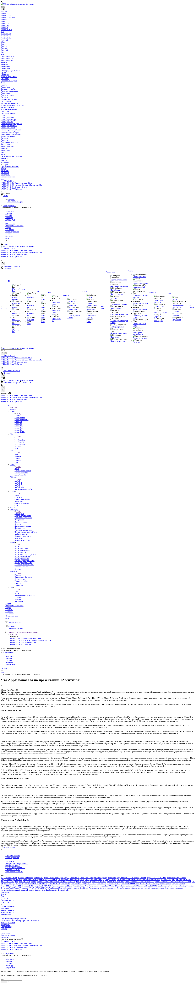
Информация (6, 914)
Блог (3, 896)
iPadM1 (49, 882)
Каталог (13, 409)
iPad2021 (22, 882)
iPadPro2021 (96, 882)
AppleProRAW (122, 878)
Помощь (4, 929)
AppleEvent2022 (86, 878)
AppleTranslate (133, 878)
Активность (104, 888)
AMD (41, 878)
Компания (5, 892)
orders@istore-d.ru (9, 206)
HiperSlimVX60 (123, 880)
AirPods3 (21, 878)
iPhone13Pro (159, 882)
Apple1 (61, 878)
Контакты (5, 898)
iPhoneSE (181, 882)
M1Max (44, 884)
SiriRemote (130, 886)
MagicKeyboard (165, 884)
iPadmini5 (56, 882)
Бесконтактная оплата (140, 888)
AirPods (17, 481)
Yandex (76, 888)
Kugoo (12, 884)
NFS (49, 886)
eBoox (87, 880)
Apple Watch (53, 878)
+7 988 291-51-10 (8, 181)
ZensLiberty (84, 888)
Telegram (8, 214)
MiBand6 (27, 886)
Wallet (11, 888)
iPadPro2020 (86, 882)
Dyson (17, 495)
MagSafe (175, 884)
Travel (3, 888)
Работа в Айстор (7, 910)
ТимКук (54, 890)
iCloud (168, 880)
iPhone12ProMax (140, 882)
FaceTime (93, 880)
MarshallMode (18, 886)
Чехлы (17, 546)
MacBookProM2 (127, 884)
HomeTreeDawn (154, 880)
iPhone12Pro (129, 882)
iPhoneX (188, 882)
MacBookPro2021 (113, 884)
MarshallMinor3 (6, 886)
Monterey (34, 886)
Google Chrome (110, 880)
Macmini (136, 884)
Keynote (7, 884)
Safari (123, 886)
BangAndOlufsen (50, 880)
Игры (162, 888)
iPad (16, 454)
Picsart (75, 886)
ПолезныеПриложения (10, 890)
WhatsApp (9, 218)
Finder (99, 880)
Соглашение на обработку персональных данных (20, 921)
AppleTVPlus (161, 878)
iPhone (17, 416)
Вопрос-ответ (6, 927)
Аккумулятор (94, 888)
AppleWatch (171, 878)
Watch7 (17, 888)
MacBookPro (101, 884)
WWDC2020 (40, 888)
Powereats (101, 886)
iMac (173, 880)
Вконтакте (9, 212)
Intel (177, 880)
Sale (16, 591)
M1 (39, 884)
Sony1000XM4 (152, 886)
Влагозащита (154, 888)
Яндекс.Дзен (10, 220)
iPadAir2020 (41, 882)
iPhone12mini (119, 882)
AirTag (36, 878)
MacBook (56, 884)
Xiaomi (56, 888)
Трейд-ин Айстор (7, 912)
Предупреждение (7, 900)
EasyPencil (80, 880)
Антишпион (127, 888)
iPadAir (33, 882)
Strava (175, 886)
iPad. (16, 882)
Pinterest (81, 886)
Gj (103, 880)
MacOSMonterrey (152, 884)
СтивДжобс (46, 890)
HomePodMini (134, 880)
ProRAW (108, 886)
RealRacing (116, 886)
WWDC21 (49, 888)
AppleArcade (74, 878)
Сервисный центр (8, 906)
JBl (2, 884)
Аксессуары (19, 514)
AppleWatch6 (181, 878)
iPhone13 (150, 882)
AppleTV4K (151, 878)
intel (181, 880)
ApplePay (103, 878)
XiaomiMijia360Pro (66, 888)
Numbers (55, 886)
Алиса (119, 888)
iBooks (163, 880)
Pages (70, 886)
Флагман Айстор (7, 908)
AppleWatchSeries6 (30, 880)
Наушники (179, 888)
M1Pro (50, 884)
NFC (46, 886)
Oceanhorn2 (63, 886)
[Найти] (3, 8)
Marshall (182, 884)
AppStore (40, 880)
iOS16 (8, 882)
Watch (17, 469)
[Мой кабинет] (2, 368)
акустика (112, 888)
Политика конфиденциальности (13, 919)
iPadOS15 (63, 882)
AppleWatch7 (6, 880)
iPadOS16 (71, 882)
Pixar (86, 886)
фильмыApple (63, 890)
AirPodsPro (29, 878)
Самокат (38, 890)
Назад (14, 407)
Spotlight (161, 886)
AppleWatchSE (16, 880)
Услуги (3, 894)
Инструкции (169, 888)
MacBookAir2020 (77, 884)
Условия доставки (8, 923)
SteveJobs (168, 886)
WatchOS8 (24, 888)
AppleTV (143, 878)
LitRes (35, 884)
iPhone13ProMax (170, 882)
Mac (16, 438)
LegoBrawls (28, 884)
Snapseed (142, 886)
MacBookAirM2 (90, 884)
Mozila (40, 886)
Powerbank (93, 886)
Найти (4, 982)
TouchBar (190, 886)
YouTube (8, 216)
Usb (7, 888)
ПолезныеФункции (26, 890)
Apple (46, 878)
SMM (136, 886)
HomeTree (144, 880)
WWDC (31, 888)
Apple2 (66, 878)
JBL (193, 882)
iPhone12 (110, 882)
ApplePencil (112, 878)
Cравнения (71, 880)
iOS (184, 880)
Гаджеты (18, 575)
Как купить (5, 925)
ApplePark (96, 878)
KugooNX (19, 884)
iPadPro (78, 882)
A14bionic (7, 878)
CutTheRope (62, 880)
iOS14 (188, 880)
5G (2, 878)
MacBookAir (65, 884)
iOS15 (3, 882)
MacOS (143, 884)
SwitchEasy (182, 886)
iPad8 (28, 882)
